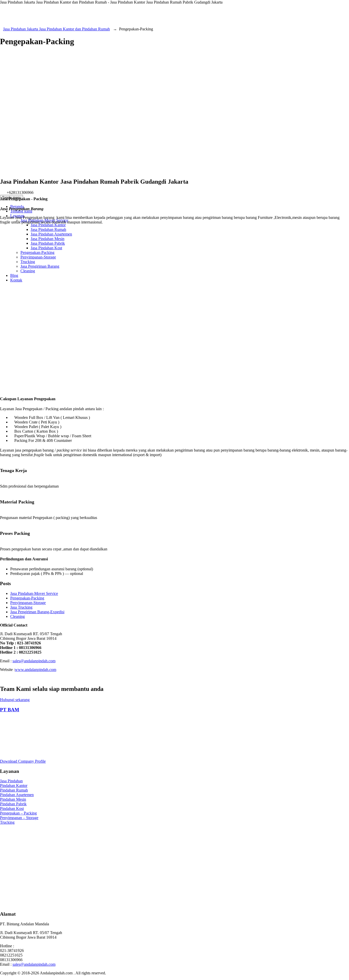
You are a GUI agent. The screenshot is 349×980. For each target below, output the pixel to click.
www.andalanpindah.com (35, 669)
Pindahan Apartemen (17, 795)
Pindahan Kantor (13, 785)
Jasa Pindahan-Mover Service (34, 593)
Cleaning (17, 616)
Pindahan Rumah (14, 790)
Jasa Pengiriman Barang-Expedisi (37, 612)
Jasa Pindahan (11, 781)
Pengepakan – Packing (18, 813)
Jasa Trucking (21, 607)
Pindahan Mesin (13, 799)
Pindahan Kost (12, 808)
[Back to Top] (3, 977)
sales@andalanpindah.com (34, 964)
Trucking (7, 822)
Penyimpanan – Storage (19, 818)
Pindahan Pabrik (13, 804)
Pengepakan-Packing (27, 598)
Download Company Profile (23, 761)
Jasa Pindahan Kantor (48, 225)
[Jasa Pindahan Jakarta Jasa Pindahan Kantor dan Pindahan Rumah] (174, 114)
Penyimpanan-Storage (28, 602)
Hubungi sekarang (15, 700)
